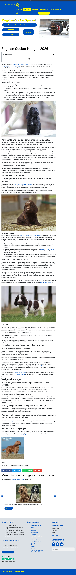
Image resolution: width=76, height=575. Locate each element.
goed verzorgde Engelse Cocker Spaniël (30, 235)
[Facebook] (53, 544)
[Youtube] (62, 544)
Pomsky (33, 546)
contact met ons (20, 374)
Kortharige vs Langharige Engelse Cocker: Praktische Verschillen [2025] (23, 504)
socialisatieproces (43, 366)
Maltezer (33, 543)
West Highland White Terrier (38, 552)
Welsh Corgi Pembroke (37, 550)
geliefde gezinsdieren (45, 282)
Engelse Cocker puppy (20, 372)
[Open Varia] (53, 9)
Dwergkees (34, 530)
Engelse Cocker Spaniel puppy (20, 64)
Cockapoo (33, 529)
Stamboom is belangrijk (18, 422)
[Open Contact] (60, 9)
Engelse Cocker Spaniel (23, 435)
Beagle (32, 527)
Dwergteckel (34, 534)
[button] (53, 54)
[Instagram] (57, 544)
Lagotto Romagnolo (36, 541)
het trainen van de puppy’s (47, 249)
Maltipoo (33, 545)
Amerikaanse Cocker (36, 525)
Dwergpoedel (34, 532)
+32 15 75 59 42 (56, 535)
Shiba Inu (33, 548)
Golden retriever (35, 538)
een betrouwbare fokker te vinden (12, 66)
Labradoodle (34, 539)
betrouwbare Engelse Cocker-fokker (23, 184)
